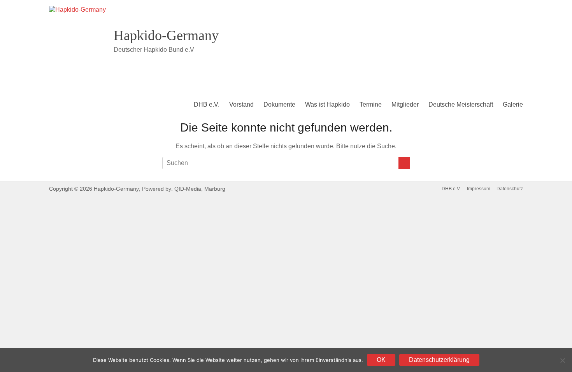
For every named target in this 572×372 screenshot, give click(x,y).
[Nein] (562, 360)
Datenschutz (510, 188)
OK (381, 359)
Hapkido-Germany (166, 35)
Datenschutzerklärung (439, 359)
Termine (371, 104)
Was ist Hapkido (327, 104)
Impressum (478, 188)
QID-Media (187, 189)
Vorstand (241, 104)
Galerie (513, 104)
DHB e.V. (206, 104)
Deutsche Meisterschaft (460, 104)
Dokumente (279, 104)
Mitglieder (405, 104)
